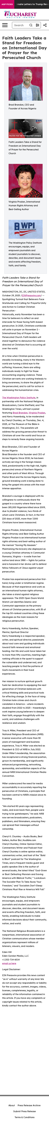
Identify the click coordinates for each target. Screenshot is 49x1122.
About (11, 1105)
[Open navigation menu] (5, 25)
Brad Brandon (20, 412)
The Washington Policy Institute (18, 397)
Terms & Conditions (24, 1117)
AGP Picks (7, 4)
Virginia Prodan (37, 412)
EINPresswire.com (31, 295)
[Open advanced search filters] (37, 25)
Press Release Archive (29, 1105)
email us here (9, 963)
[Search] (31, 25)
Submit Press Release (24, 1111)
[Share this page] (45, 25)
